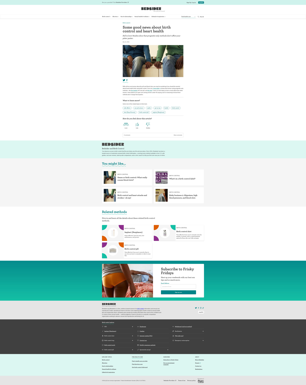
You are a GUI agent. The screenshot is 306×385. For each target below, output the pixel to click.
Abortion (104, 363)
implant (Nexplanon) (158, 112)
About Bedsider (199, 360)
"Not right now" (179, 336)
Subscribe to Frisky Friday (170, 360)
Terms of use (181, 380)
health (166, 108)
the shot (150, 90)
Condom (142, 331)
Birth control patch (109, 345)
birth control (175, 108)
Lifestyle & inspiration (108, 372)
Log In (194, 2)
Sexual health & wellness (109, 369)
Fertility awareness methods (147, 345)
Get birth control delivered (140, 367)
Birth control (126, 23)
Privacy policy (191, 380)
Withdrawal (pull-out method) (183, 326)
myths (149, 108)
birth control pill (144, 112)
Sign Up (189, 2)
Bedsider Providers (121, 2)
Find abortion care (137, 364)
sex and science (138, 108)
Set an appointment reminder (168, 363)
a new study (156, 88)
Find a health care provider (140, 361)
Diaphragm (143, 326)
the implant (134, 90)
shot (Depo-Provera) (129, 112)
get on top (157, 108)
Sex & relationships (107, 366)
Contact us (198, 366)
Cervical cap (143, 340)
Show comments (178, 135)
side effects (127, 108)
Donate (197, 363)
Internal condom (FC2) (146, 336)
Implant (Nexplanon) (110, 331)
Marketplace (198, 369)
